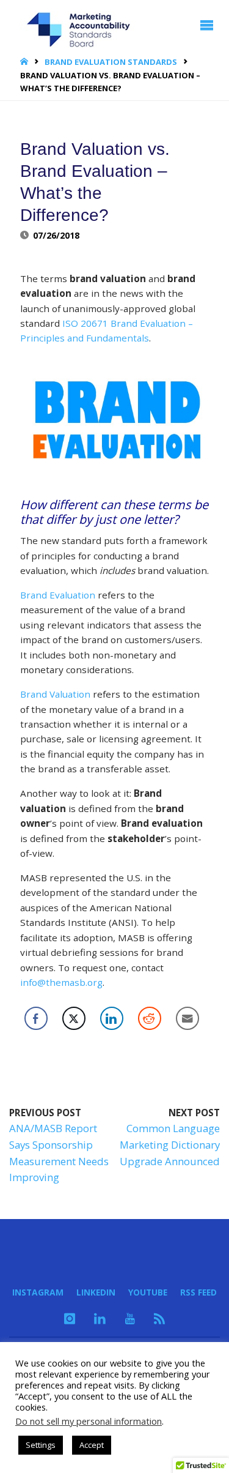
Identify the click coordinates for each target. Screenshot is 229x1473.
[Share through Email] (187, 1018)
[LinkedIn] (100, 1318)
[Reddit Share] (149, 1018)
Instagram (38, 1292)
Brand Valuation (55, 694)
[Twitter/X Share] (73, 1018)
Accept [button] (91, 1444)
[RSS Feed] (159, 1318)
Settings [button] (41, 1444)
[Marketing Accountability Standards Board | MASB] (82, 25)
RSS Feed (198, 1292)
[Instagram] (69, 1318)
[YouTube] (130, 1318)
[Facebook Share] (36, 1018)
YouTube (147, 1292)
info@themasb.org (61, 982)
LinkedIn (95, 1292)
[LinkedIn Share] (111, 1018)
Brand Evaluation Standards (111, 61)
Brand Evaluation (57, 595)
